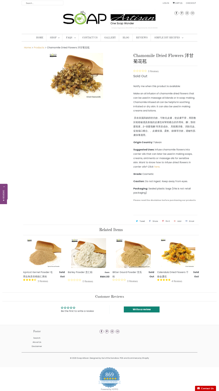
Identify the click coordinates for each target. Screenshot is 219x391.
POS (121, 358)
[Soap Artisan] (109, 19)
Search (36, 338)
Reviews (142, 38)
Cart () (178, 3)
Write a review (142, 309)
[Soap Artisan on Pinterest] (182, 13)
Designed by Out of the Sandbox (104, 358)
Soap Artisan (83, 358)
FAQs (69, 38)
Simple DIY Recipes (167, 38)
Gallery (110, 38)
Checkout (191, 3)
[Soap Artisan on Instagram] (187, 13)
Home (39, 38)
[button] (3, 195)
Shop (53, 38)
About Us (37, 342)
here (157, 166)
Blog (126, 38)
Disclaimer (37, 346)
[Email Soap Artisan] (192, 13)
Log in (166, 3)
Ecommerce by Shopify (138, 358)
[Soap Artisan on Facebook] (176, 13)
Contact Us (90, 38)
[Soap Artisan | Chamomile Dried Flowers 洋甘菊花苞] (76, 76)
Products (39, 47)
